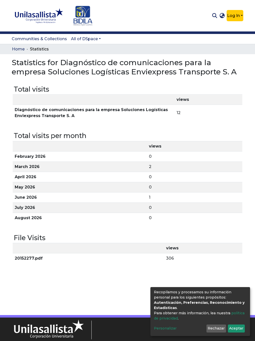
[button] (222, 16)
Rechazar (216, 328)
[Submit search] (214, 16)
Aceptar (236, 328)
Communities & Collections (39, 38)
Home (18, 49)
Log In (233, 15)
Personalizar (165, 328)
